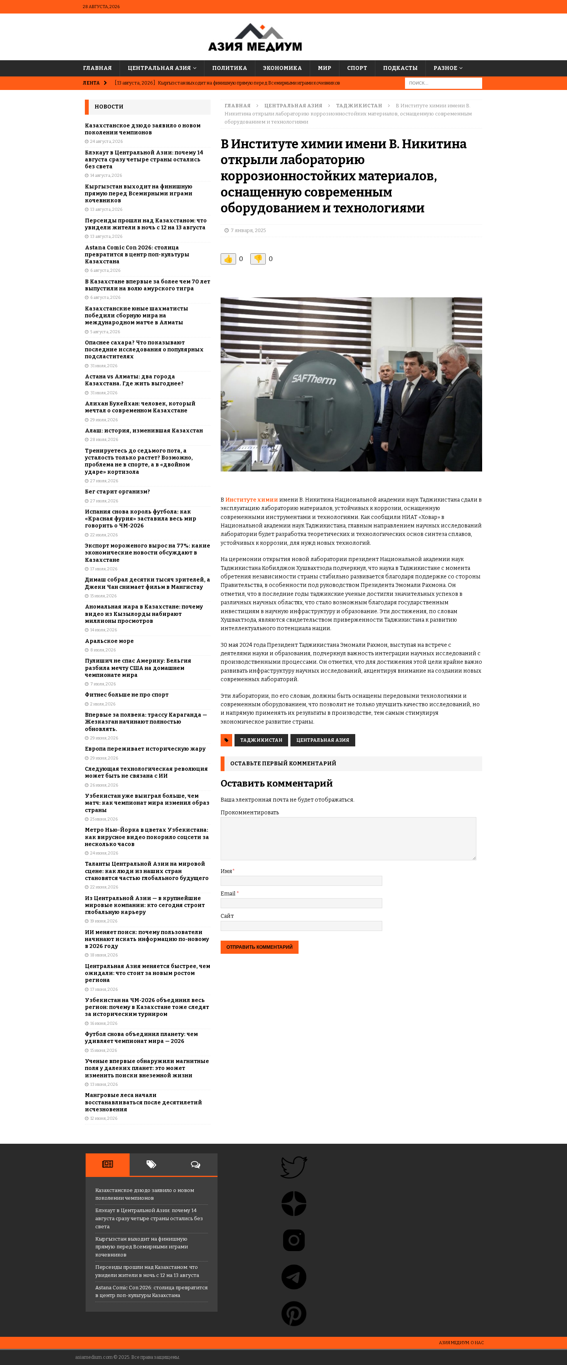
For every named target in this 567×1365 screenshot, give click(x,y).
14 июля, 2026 (103, 629)
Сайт (227, 916)
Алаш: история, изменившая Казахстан (144, 430)
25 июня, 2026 (104, 819)
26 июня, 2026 (104, 785)
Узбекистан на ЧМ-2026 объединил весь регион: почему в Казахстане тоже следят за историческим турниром (147, 1007)
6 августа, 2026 (105, 270)
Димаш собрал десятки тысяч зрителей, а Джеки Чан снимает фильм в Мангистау (147, 583)
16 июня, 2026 (103, 1023)
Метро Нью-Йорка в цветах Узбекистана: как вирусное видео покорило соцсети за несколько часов (147, 837)
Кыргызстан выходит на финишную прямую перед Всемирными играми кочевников (138, 193)
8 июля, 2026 (103, 650)
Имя (226, 871)
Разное (445, 68)
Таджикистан (261, 740)
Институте (240, 500)
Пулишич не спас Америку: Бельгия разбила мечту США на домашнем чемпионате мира (138, 668)
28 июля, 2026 (104, 439)
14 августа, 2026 (106, 175)
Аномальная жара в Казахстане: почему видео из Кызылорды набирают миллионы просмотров (144, 614)
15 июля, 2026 (103, 596)
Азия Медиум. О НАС (461, 1342)
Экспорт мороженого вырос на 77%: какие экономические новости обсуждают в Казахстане (147, 553)
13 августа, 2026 (106, 209)
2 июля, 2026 (102, 704)
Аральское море (109, 641)
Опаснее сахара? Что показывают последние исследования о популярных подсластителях (144, 349)
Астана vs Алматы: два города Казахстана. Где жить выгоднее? (134, 380)
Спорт (357, 68)
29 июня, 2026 (104, 738)
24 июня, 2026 (104, 853)
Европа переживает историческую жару (145, 749)
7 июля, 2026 (103, 684)
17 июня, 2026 (104, 989)
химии (267, 500)
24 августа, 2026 (106, 141)
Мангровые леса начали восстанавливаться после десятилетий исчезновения (143, 1102)
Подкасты (400, 68)
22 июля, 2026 (104, 535)
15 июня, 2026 (103, 1050)
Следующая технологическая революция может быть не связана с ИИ (146, 772)
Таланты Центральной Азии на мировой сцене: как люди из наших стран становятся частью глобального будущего (147, 871)
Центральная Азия (159, 68)
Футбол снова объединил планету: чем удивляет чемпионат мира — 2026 (141, 1038)
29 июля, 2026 (104, 419)
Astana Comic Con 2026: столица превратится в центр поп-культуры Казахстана (137, 254)
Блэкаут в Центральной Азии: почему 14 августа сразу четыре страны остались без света (144, 159)
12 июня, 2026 (103, 1118)
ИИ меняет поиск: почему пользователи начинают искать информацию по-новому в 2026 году (147, 939)
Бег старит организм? (117, 491)
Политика (229, 68)
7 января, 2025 (248, 230)
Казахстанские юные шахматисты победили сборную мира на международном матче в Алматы (136, 315)
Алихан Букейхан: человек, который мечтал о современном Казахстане (140, 407)
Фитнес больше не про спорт (127, 695)
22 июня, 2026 (104, 887)
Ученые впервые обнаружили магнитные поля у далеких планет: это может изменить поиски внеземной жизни (147, 1068)
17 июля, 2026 (103, 568)
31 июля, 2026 (103, 365)
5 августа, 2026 (105, 331)
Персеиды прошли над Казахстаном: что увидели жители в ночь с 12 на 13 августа (146, 224)
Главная (97, 68)
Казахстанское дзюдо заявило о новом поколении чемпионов (143, 129)
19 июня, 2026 (103, 921)
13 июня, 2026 (104, 1084)
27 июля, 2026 (104, 480)
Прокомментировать (250, 812)
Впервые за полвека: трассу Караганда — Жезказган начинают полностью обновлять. (146, 722)
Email (228, 893)
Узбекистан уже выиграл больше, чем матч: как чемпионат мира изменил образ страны (147, 803)
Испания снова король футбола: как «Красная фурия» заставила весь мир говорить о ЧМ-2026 (140, 519)
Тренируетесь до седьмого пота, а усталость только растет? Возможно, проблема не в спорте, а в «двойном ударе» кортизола (139, 461)
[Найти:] (443, 83)
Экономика (282, 68)
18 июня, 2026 (104, 955)
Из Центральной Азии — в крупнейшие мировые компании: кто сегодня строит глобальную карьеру (145, 905)
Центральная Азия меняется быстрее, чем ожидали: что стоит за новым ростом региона (147, 973)
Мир (324, 68)
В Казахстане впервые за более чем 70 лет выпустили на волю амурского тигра (147, 285)
